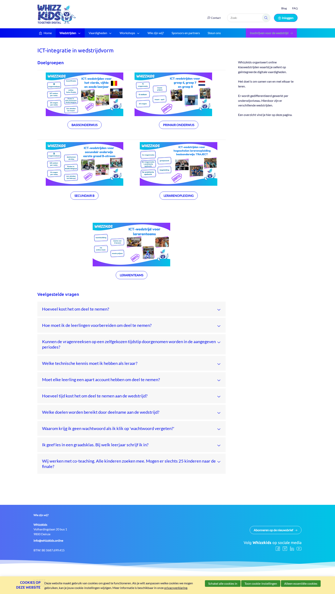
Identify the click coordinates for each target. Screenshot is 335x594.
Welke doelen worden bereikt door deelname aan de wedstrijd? (100, 412)
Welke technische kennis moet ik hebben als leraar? (89, 363)
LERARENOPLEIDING (179, 195)
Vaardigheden (98, 33)
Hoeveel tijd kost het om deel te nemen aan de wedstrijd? (95, 395)
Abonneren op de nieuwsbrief (273, 530)
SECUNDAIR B (84, 195)
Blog (284, 8)
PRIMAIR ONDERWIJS (178, 125)
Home (48, 33)
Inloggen (288, 18)
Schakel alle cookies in (222, 583)
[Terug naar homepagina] (56, 14)
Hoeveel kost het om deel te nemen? (75, 309)
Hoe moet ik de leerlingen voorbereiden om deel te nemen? (97, 325)
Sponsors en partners (186, 33)
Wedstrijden (68, 33)
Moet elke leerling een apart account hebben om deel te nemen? (101, 379)
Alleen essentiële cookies (300, 583)
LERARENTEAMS (131, 275)
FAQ (295, 8)
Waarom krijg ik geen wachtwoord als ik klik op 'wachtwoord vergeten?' (108, 428)
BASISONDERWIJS (85, 125)
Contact (216, 17)
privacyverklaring (175, 588)
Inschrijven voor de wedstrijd (269, 33)
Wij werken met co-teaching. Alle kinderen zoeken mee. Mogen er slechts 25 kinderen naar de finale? (129, 463)
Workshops (127, 33)
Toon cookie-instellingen (260, 583)
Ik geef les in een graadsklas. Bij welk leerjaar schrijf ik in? (95, 444)
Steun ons (214, 33)
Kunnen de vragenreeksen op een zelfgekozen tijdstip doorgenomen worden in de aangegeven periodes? (129, 344)
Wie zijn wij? (156, 33)
